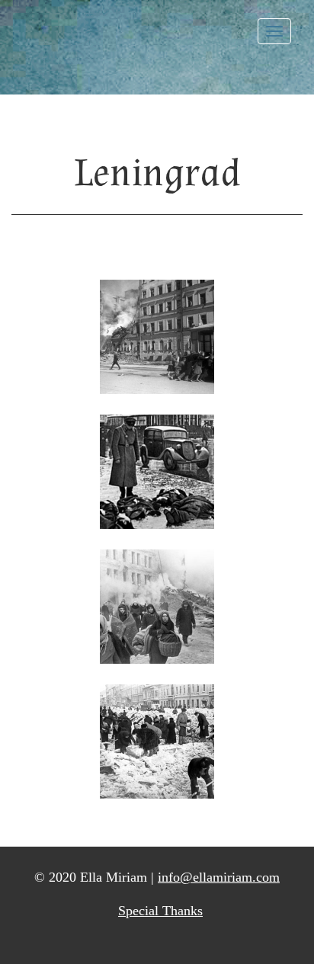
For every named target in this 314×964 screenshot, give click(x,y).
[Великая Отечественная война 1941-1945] (157, 606)
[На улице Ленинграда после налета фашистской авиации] (157, 337)
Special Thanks (160, 910)
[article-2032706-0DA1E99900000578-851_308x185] (157, 472)
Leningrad (157, 173)
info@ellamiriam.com (219, 877)
